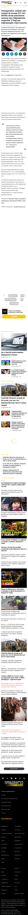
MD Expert (3, 830)
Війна (2, 872)
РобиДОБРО (18, 840)
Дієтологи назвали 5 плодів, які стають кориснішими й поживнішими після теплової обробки (13, 692)
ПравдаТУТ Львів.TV (19, 893)
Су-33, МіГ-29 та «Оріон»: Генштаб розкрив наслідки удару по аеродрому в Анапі (14, 465)
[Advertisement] (14, 99)
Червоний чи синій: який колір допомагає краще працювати (11, 751)
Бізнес (4, 7)
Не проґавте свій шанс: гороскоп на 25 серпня (13, 619)
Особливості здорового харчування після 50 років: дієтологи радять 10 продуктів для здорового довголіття (13, 744)
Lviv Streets (17, 830)
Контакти (6, 818)
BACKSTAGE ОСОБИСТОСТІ (18, 853)
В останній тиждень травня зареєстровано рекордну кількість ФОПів (19, 372)
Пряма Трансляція (5, 809)
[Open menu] (25, 2)
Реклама (3, 795)
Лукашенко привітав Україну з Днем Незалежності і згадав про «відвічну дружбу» (13, 556)
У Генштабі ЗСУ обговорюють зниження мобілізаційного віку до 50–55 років (14, 731)
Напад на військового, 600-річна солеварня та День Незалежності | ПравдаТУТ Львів (13, 591)
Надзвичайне (4, 882)
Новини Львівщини (6, 886)
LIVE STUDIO (4, 844)
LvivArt (2, 862)
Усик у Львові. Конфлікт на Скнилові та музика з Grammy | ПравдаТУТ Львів (13, 541)
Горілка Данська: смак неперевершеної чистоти (18, 362)
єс (21, 299)
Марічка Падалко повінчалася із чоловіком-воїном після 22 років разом (12, 724)
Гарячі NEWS (18, 837)
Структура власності (6, 806)
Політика (3, 868)
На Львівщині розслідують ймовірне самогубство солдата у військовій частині (13, 484)
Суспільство (17, 872)
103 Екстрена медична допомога (6, 835)
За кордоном (4, 879)
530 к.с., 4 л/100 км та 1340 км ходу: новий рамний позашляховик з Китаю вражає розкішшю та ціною (12, 626)
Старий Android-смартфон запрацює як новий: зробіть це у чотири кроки (19, 414)
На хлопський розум (20, 833)
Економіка (3, 875)
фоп (22, 295)
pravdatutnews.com (19, 207)
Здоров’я (17, 868)
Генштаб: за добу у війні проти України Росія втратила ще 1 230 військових (12, 492)
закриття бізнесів (11, 299)
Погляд (16, 875)
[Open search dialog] (20, 2)
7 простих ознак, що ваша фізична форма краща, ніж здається (13, 757)
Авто (16, 886)
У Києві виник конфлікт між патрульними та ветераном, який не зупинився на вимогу (13, 613)
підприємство (13, 295)
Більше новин (14, 768)
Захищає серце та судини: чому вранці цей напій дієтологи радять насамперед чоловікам (18, 425)
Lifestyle (3, 893)
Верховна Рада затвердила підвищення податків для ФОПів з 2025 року (13, 201)
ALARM (2, 840)
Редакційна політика (6, 802)
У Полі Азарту (18, 848)
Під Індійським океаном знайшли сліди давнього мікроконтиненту (12, 762)
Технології (17, 882)
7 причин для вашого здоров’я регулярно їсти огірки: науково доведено (11, 633)
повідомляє (9, 75)
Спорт (16, 890)
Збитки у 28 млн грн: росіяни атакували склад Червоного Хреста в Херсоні (14, 549)
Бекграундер (18, 826)
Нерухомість (4, 890)
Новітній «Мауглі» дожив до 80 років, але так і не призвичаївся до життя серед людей (13, 401)
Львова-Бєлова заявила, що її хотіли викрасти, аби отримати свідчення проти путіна (13, 563)
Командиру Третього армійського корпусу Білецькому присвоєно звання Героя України (12, 685)
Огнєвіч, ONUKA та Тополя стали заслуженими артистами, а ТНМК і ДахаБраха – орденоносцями (13, 677)
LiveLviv (3, 858)
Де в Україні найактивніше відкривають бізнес (12, 353)
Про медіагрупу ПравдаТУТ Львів (9, 798)
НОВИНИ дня (4, 826)
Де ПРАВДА (4, 848)
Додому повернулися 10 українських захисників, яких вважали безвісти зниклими (12, 471)
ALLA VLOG (17, 858)
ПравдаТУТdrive (5, 855)
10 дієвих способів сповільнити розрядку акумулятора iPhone (11, 661)
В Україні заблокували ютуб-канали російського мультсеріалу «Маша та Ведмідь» (13, 514)
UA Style (3, 851)
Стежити (14, 316)
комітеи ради (14, 303)
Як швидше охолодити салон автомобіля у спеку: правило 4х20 (12, 738)
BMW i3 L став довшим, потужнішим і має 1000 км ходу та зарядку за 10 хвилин (13, 670)
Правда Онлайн (18, 844)
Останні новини (8, 478)
